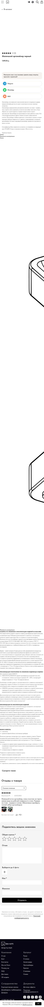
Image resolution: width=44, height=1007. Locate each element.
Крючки (26, 968)
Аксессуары (27, 962)
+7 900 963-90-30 (7, 1000)
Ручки (25, 956)
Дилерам (4, 993)
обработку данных (27, 1004)
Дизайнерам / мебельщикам (11, 990)
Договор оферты (29, 987)
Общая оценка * (9, 835)
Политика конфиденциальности (30, 991)
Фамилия (6, 888)
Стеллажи (26, 971)
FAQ (2, 971)
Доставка (4, 974)
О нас (3, 956)
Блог (3, 959)
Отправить (22, 900)
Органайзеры (28, 965)
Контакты (4, 962)
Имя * (4, 878)
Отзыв (4, 845)
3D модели (5, 977)
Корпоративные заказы (9, 987)
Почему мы (5, 968)
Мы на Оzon (5, 965)
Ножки (25, 974)
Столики (26, 959)
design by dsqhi (6, 948)
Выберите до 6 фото (10, 867)
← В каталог (6, 9)
